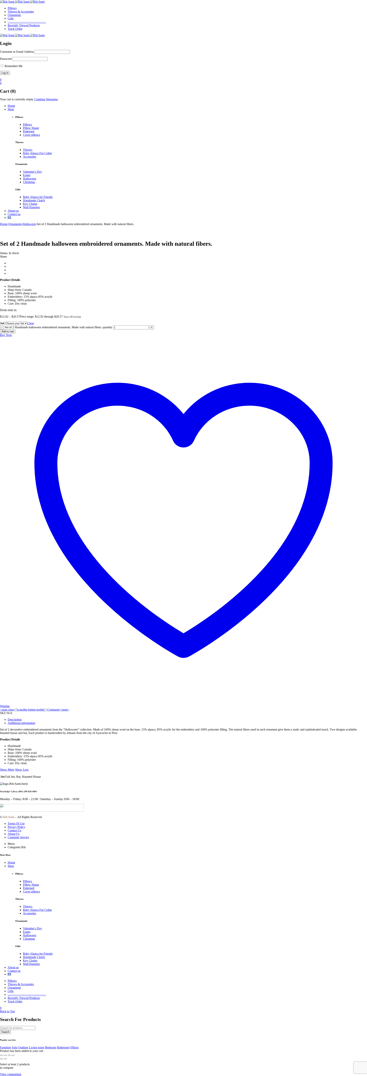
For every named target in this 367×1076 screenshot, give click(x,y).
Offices (74, 1047)
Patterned (28, 131)
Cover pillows (31, 134)
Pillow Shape (31, 128)
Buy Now (6, 335)
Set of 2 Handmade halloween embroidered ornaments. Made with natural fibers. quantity (58, 327)
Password (6, 58)
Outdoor (23, 1047)
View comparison (10, 1074)
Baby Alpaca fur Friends (38, 197)
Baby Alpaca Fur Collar (37, 153)
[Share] (9, 1055)
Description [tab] (15, 719)
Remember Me (13, 66)
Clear (30, 323)
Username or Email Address (17, 51)
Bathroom (63, 1047)
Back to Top (7, 1011)
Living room (36, 1047)
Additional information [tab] (21, 723)
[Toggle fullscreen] (5, 1055)
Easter (26, 175)
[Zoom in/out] (1, 1055)
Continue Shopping (46, 99)
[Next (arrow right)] (5, 1058)
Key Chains (30, 203)
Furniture (5, 1047)
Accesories (29, 156)
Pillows (27, 124)
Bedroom (50, 1047)
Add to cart (8, 331)
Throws (27, 149)
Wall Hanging (31, 207)
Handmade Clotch (34, 200)
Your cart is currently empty (16, 99)
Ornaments (15, 224)
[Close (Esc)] (13, 1055)
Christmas (29, 182)
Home (3, 224)
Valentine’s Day (32, 171)
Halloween (29, 178)
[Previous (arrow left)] (1, 1058)
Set (2, 323)
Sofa (14, 1047)
